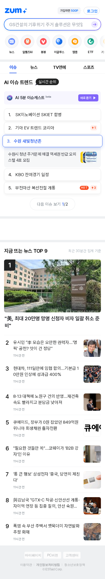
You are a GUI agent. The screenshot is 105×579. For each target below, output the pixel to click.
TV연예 (59, 67)
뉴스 (33, 67)
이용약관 (26, 565)
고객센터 (71, 555)
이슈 (13, 67)
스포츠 (88, 67)
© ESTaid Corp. (52, 569)
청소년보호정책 (74, 565)
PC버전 (52, 555)
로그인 (92, 11)
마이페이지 (33, 555)
